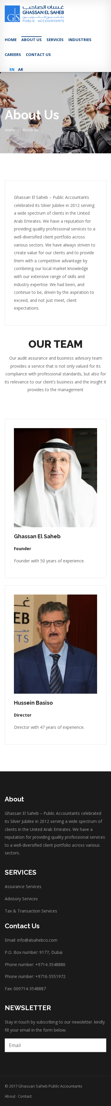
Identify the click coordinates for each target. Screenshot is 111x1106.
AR (20, 69)
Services (55, 39)
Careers (13, 54)
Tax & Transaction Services (31, 911)
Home (11, 39)
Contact (25, 1096)
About (10, 1096)
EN (12, 69)
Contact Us (38, 54)
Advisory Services (21, 898)
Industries (79, 39)
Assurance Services (23, 886)
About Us (31, 39)
